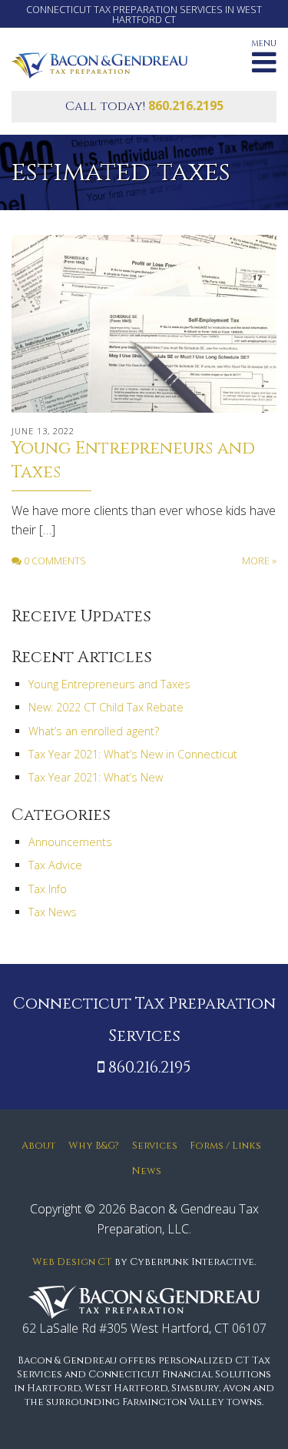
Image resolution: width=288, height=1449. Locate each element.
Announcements (70, 842)
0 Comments (54, 560)
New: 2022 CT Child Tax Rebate (106, 707)
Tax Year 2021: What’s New (95, 777)
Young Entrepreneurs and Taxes (109, 684)
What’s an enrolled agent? (93, 731)
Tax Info (47, 889)
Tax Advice (55, 865)
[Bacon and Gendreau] (100, 63)
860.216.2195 (185, 105)
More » (259, 560)
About (38, 1146)
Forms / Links (225, 1146)
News (146, 1171)
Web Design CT (72, 1262)
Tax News (52, 912)
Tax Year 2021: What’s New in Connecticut (132, 754)
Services (154, 1146)
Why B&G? (93, 1146)
